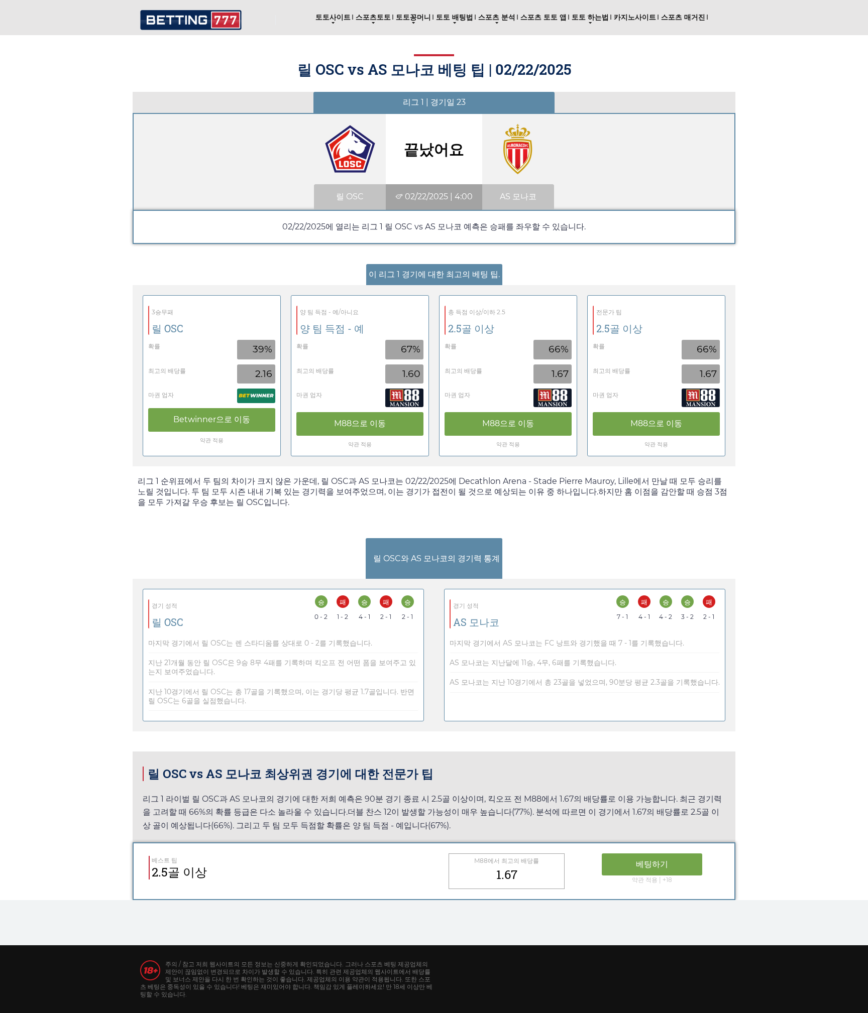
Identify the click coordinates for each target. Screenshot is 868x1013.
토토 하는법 (590, 17)
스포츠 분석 (496, 17)
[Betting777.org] (191, 16)
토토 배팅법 (454, 17)
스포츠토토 (373, 17)
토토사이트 (333, 17)
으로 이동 (211, 419)
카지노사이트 (635, 17)
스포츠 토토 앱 (543, 17)
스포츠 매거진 (683, 17)
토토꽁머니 (413, 17)
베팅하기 (652, 864)
